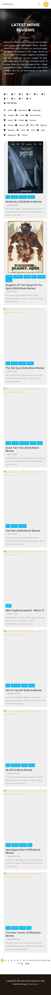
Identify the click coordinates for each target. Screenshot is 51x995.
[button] (39, 4)
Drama (27, 277)
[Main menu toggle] (46, 4)
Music (32, 685)
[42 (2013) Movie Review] (25, 736)
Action (9, 277)
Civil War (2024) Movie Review (23, 530)
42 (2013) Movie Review (19, 770)
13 (39, 960)
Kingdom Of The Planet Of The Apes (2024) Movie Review (24, 286)
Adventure (18, 277)
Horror (23, 197)
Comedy (22, 363)
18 (22, 963)
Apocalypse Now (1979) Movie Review (23, 851)
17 (18, 963)
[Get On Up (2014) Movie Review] (25, 656)
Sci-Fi (34, 277)
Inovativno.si (32, 984)
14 (42, 960)
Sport (32, 765)
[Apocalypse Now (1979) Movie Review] (25, 815)
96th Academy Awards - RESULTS (25, 610)
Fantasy (14, 197)
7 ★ (8, 197)
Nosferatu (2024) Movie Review (24, 201)
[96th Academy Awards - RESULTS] (25, 576)
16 (49, 960)
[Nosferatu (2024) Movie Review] (25, 167)
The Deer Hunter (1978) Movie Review (23, 934)
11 (33, 960)
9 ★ (8, 526)
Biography (15, 685)
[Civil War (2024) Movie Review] (25, 496)
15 (46, 960)
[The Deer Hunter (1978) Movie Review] (25, 898)
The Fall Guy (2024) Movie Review (25, 368)
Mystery (31, 197)
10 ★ (8, 443)
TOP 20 (9, 280)
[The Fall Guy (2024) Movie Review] (25, 334)
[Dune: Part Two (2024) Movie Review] (25, 413)
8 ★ (8, 363)
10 (30, 960)
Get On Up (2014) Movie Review (24, 690)
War (29, 845)
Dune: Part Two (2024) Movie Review (22, 449)
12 (36, 960)
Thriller (41, 277)
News (8, 606)
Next (27, 963)
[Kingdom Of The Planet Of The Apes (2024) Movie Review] (25, 247)
